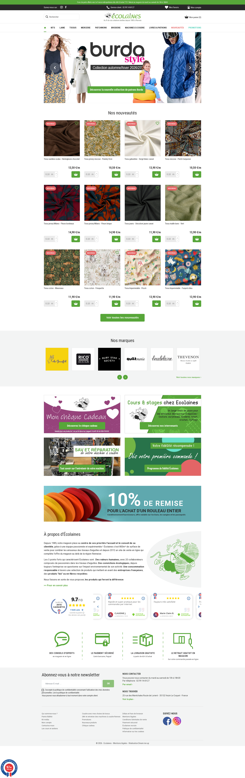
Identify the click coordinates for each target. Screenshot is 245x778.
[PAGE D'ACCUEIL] (45, 27)
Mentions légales (129, 717)
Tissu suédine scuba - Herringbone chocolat (62, 159)
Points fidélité (47, 717)
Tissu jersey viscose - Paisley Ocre (98, 159)
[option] (122, 67)
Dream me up (143, 743)
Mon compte (46, 723)
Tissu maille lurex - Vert (174, 223)
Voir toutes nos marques (188, 377)
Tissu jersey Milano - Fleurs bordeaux (59, 223)
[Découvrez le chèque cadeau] (82, 414)
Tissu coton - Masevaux (54, 288)
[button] (55, 67)
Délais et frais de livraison (132, 714)
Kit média (45, 720)
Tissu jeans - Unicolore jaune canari (139, 223)
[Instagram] (61, 7)
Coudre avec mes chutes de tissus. (96, 714)
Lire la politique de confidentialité (66, 693)
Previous (119, 377)
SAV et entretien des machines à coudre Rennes (101, 717)
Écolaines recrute (129, 726)
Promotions (86, 720)
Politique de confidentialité (132, 729)
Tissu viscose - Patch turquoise (178, 159)
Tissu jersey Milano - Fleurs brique (98, 223)
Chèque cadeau (88, 726)
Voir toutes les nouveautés (122, 317)
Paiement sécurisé (129, 723)
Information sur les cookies (133, 732)
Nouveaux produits (89, 723)
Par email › (127, 684)
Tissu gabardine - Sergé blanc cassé (139, 159)
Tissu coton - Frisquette (94, 288)
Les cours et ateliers (50, 729)
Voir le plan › (128, 699)
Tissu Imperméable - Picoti (135, 288)
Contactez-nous (48, 726)
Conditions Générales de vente (134, 720)
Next (125, 377)
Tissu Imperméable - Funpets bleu (178, 288)
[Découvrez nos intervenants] (163, 414)
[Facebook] (65, 7)
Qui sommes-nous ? (49, 714)
